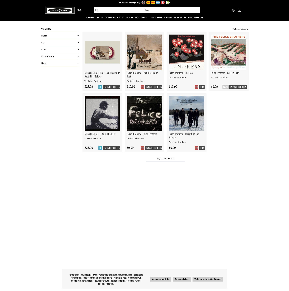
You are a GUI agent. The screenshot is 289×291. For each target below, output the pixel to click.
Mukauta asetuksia (160, 279)
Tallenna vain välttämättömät (207, 279)
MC (102, 17)
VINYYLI (90, 17)
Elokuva (110, 17)
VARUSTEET (141, 17)
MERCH (129, 17)
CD (97, 17)
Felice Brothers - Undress (181, 73)
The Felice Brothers (93, 81)
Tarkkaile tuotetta (112, 86)
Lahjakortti (195, 17)
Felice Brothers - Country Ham (225, 73)
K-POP (120, 17)
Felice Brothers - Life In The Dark (99, 134)
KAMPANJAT (180, 17)
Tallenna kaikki (182, 279)
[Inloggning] (239, 10)
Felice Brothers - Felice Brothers (142, 134)
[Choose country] (233, 10)
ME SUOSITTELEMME (161, 17)
